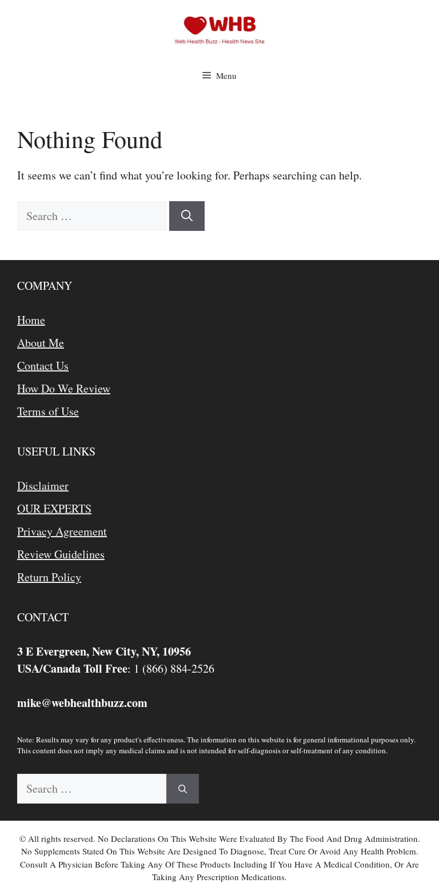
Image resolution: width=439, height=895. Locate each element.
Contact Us (43, 365)
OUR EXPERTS (54, 508)
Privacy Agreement (62, 531)
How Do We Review (63, 388)
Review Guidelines (61, 554)
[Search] (187, 216)
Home (31, 319)
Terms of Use (48, 411)
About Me (40, 342)
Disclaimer (43, 485)
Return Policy (49, 577)
